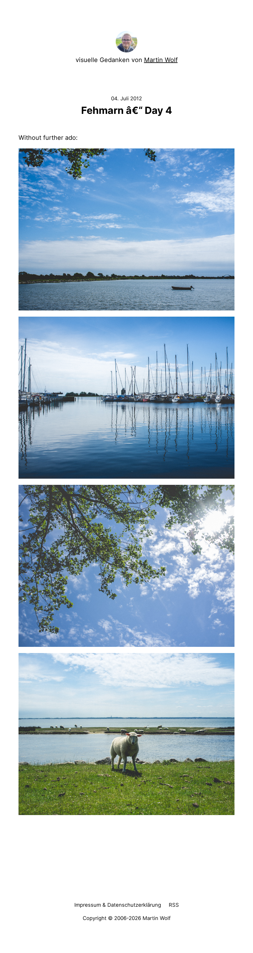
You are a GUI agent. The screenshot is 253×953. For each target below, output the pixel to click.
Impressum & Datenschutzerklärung (117, 905)
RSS (174, 905)
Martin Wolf (161, 60)
